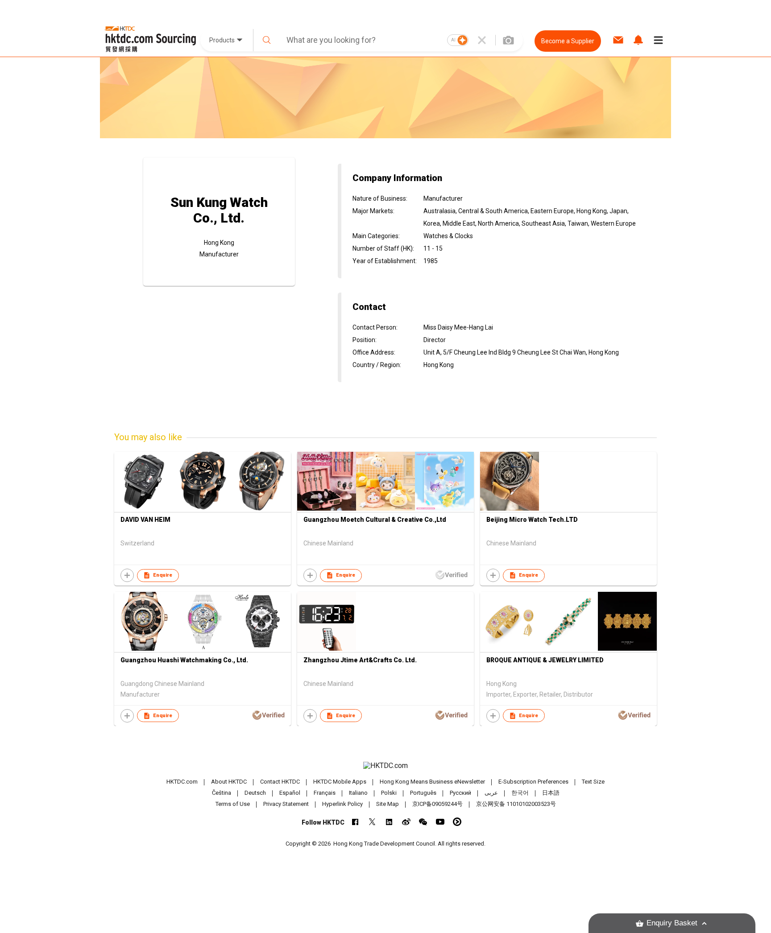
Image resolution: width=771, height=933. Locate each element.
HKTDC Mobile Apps (339, 781)
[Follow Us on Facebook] (355, 821)
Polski (389, 792)
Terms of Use (233, 804)
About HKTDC (229, 781)
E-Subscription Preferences (533, 781)
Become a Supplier (567, 41)
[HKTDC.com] (385, 766)
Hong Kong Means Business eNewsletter (432, 781)
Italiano (358, 792)
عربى (491, 792)
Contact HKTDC (280, 781)
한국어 (520, 792)
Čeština (221, 792)
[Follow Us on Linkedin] (389, 821)
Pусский (460, 792)
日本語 (551, 792)
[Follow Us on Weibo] (406, 821)
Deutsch (255, 792)
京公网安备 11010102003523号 (516, 804)
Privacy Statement (286, 804)
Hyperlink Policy (342, 804)
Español (289, 792)
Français (325, 792)
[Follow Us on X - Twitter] (372, 821)
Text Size (593, 781)
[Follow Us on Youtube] (440, 821)
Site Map (387, 804)
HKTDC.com (182, 781)
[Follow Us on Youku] (457, 821)
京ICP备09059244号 (437, 804)
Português (423, 792)
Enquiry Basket (672, 923)
